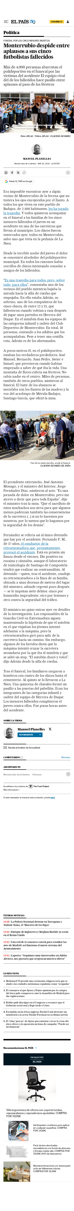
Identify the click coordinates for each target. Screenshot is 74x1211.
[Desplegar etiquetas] (68, 774)
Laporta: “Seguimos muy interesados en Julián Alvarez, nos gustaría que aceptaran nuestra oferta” (35, 957)
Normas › (66, 757)
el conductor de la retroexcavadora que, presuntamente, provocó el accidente (32, 548)
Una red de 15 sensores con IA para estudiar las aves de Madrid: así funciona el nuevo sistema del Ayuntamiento (35, 945)
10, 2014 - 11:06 (49, 164)
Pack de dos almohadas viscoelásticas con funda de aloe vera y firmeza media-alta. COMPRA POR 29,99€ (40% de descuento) (51, 1149)
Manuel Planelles (37, 158)
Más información (10, 790)
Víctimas (36, 774)
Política (11, 32)
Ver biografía (26, 735)
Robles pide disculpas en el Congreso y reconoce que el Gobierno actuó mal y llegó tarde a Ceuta (35, 1004)
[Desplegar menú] (6, 21)
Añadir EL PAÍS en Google (20, 181)
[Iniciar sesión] (68, 21)
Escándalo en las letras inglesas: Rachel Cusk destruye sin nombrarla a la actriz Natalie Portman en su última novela (37, 1013)
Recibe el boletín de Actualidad (24, 747)
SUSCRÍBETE (56, 21)
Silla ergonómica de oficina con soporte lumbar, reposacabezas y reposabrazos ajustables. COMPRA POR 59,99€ (36, 1113)
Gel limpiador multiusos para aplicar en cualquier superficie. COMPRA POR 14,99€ (51, 1128)
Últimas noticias (13, 915)
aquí (53, 797)
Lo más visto (11, 973)
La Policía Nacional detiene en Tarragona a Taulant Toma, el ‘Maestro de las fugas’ (32, 923)
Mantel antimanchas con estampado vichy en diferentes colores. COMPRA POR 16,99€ (51, 1168)
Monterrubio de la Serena (16, 774)
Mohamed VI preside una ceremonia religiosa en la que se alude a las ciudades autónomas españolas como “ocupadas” (38, 982)
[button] (37, 112)
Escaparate (37, 1059)
